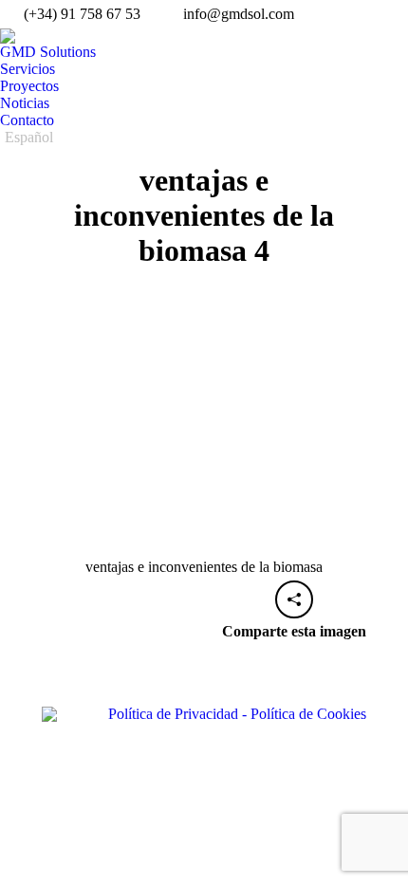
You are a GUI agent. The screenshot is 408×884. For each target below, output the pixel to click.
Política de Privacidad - (177, 714)
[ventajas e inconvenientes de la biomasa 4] (204, 432)
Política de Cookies (306, 714)
